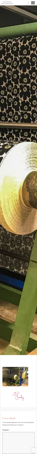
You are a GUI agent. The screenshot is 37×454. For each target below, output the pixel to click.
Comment (6, 430)
